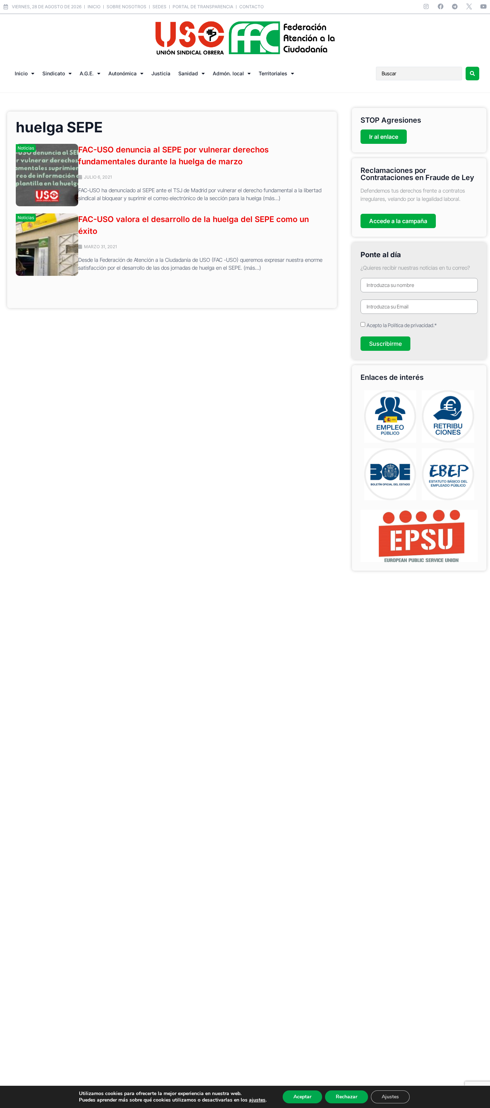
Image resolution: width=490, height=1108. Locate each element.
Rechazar (346, 1096)
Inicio (21, 73)
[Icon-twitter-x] (469, 6)
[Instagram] (426, 6)
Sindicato (53, 73)
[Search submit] (472, 73)
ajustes (257, 1100)
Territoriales (273, 73)
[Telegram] (455, 6)
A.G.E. (87, 73)
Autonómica (122, 73)
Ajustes (390, 1096)
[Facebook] (440, 6)
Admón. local (228, 73)
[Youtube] (483, 6)
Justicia (160, 73)
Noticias (26, 148)
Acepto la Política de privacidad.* (402, 325)
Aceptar (302, 1096)
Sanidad (188, 73)
